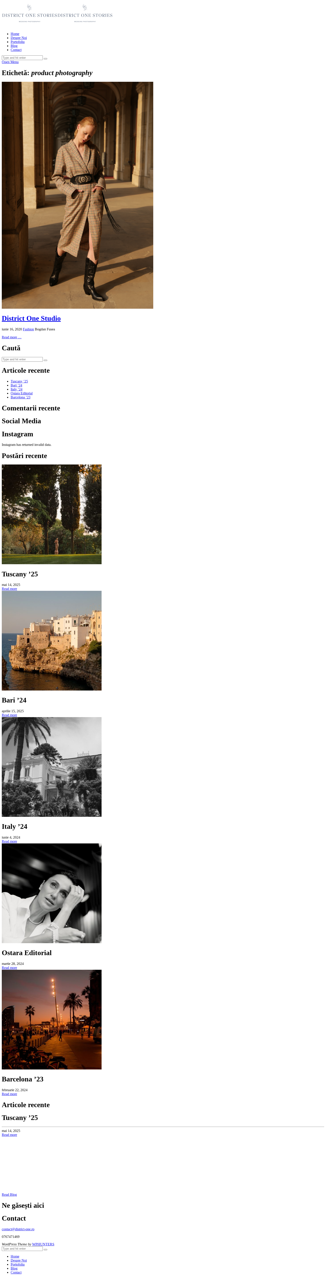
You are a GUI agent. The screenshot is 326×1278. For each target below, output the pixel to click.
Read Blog (9, 1194)
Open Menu (10, 62)
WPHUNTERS (43, 1244)
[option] (163, 1125)
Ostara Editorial (22, 393)
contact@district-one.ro (18, 1229)
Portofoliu (18, 42)
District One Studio (31, 318)
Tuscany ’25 (19, 381)
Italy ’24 (16, 389)
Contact (16, 50)
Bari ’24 (16, 385)
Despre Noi (19, 38)
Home (15, 34)
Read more (9, 589)
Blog (14, 46)
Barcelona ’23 (20, 397)
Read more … (12, 337)
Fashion (28, 329)
